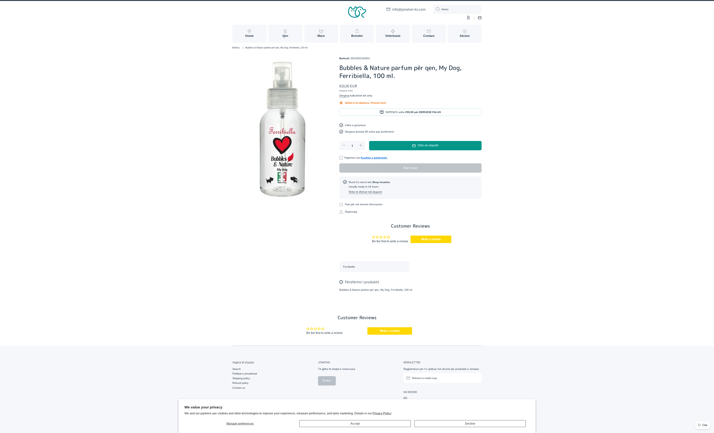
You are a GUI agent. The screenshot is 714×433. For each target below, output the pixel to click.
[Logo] (357, 12)
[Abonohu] (477, 378)
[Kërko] (436, 9)
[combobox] (457, 9)
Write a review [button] (431, 239)
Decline (470, 423)
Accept (355, 423)
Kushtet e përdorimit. (374, 157)
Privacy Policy (382, 413)
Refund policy (240, 382)
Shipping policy (241, 378)
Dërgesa (344, 95)
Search (236, 368)
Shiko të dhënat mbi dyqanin (365, 191)
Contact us (238, 387)
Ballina (235, 47)
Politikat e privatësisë (244, 373)
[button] (480, 18)
